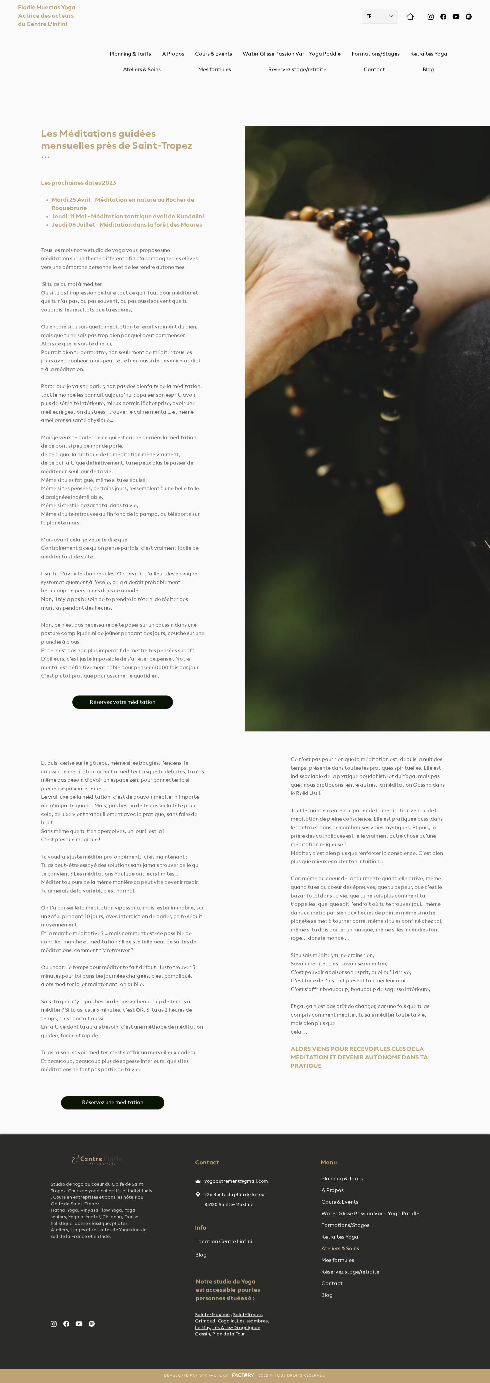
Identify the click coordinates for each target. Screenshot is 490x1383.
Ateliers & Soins (340, 1249)
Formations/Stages (345, 1225)
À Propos (332, 1190)
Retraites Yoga (339, 1237)
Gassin (202, 1334)
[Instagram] (431, 17)
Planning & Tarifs (342, 1179)
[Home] (410, 16)
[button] (142, 70)
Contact (332, 1283)
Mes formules (337, 1260)
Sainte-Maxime (212, 1314)
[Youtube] (456, 17)
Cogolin (226, 1321)
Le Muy (202, 1327)
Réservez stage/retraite (350, 1272)
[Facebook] (443, 17)
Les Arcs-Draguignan (236, 1327)
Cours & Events (339, 1202)
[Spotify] (469, 17)
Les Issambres (252, 1321)
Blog (327, 1295)
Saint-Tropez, (248, 1314)
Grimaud (205, 1321)
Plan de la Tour (228, 1334)
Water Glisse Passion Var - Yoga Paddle (355, 1214)
